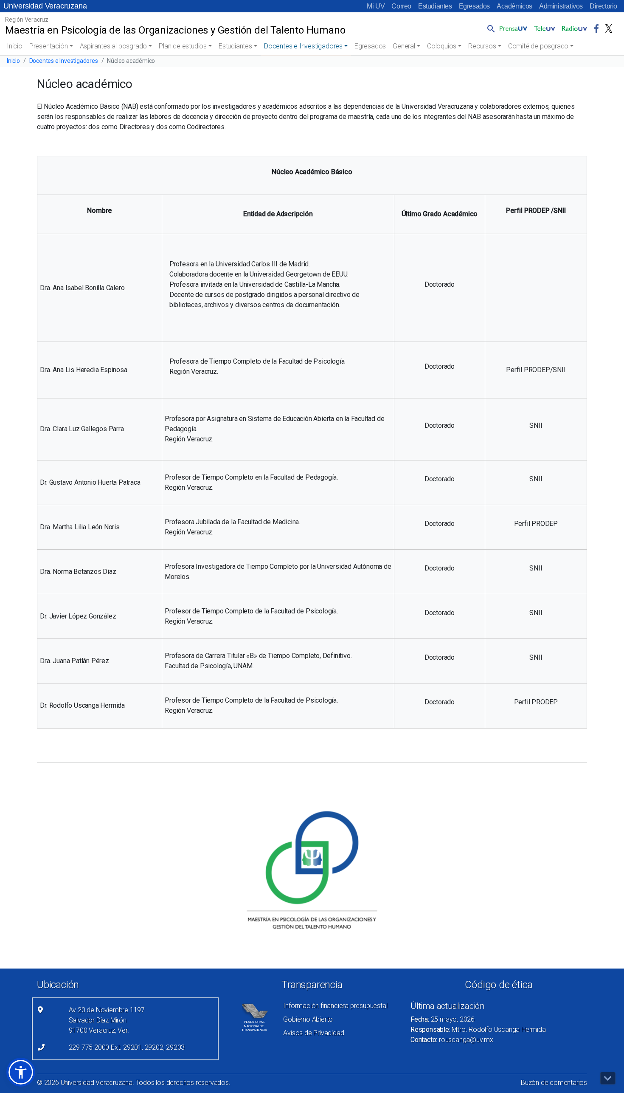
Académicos (514, 6)
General (404, 46)
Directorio (603, 6)
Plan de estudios (183, 46)
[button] (489, 28)
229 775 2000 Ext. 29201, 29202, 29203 (127, 1047)
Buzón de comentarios (554, 1083)
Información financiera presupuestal (335, 1006)
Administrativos (561, 6)
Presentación (48, 46)
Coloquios (441, 46)
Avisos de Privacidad (313, 1033)
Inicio (14, 46)
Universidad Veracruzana (45, 6)
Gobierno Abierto (308, 1019)
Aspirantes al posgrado (113, 46)
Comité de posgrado (538, 46)
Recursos (482, 46)
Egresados (474, 6)
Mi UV (376, 6)
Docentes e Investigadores (303, 46)
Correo (401, 6)
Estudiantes (435, 6)
